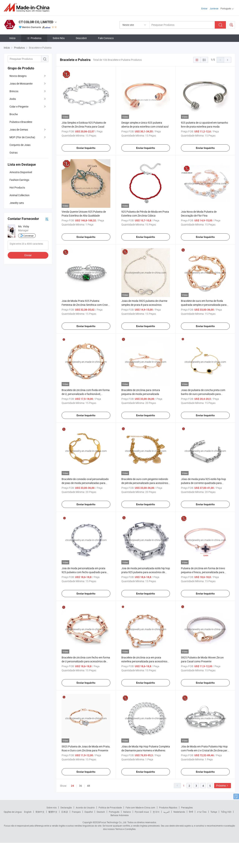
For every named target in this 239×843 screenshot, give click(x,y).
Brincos (14, 91)
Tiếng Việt (226, 811)
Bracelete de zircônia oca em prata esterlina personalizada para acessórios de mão (144, 661)
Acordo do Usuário (85, 807)
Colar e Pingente (19, 106)
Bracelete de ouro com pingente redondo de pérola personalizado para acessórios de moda (144, 483)
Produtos (36, 38)
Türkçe (213, 811)
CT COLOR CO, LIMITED (36, 22)
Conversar (28, 235)
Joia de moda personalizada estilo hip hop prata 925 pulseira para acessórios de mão (145, 572)
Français (76, 811)
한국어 (156, 811)
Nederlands (179, 811)
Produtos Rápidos (168, 807)
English (28, 811)
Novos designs (18, 76)
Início (12, 38)
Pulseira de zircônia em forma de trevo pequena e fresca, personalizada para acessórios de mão (203, 572)
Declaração (66, 807)
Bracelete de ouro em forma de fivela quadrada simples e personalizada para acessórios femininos (203, 304)
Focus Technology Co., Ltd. (113, 822)
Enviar (28, 255)
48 (88, 785)
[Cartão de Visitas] (46, 218)
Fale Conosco (106, 38)
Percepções (187, 807)
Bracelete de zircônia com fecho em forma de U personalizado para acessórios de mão (86, 661)
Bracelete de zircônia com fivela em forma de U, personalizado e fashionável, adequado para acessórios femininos (86, 394)
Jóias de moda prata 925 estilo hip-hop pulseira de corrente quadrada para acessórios (203, 483)
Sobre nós (51, 807)
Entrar (204, 8)
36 (80, 785)
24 (72, 785)
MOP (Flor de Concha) (22, 137)
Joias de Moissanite (21, 83)
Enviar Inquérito (86, 147)
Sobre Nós (59, 38)
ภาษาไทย (202, 811)
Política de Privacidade (110, 807)
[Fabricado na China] (28, 7)
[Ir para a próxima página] (227, 60)
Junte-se (214, 8)
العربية (166, 811)
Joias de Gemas (19, 129)
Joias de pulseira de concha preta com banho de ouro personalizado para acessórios (203, 394)
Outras (14, 152)
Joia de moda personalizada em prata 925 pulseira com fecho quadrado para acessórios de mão (84, 572)
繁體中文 (52, 811)
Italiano (127, 811)
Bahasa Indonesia (120, 815)
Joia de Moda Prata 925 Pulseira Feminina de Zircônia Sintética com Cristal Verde (86, 304)
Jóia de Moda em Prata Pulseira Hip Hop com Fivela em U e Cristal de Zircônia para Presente (205, 750)
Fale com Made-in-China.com (140, 807)
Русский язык (142, 811)
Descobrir (81, 38)
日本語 (64, 811)
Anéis (13, 99)
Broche (14, 114)
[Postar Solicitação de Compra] (231, 25)
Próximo (221, 785)
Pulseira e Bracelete (21, 122)
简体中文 (39, 811)
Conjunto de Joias (20, 145)
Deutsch (101, 811)
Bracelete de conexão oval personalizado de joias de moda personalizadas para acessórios (85, 483)
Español (89, 811)
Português (114, 811)
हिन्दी (191, 811)
